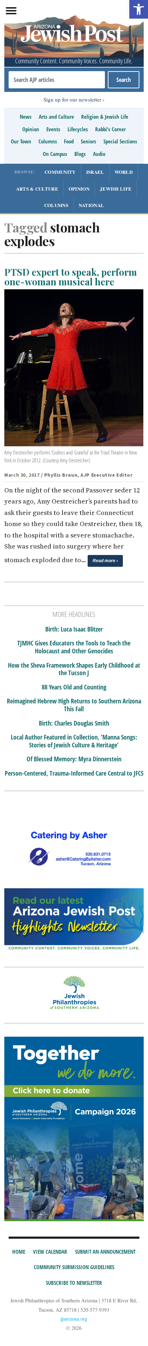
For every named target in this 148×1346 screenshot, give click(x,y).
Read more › (105, 560)
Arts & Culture (37, 188)
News (26, 116)
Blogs (80, 153)
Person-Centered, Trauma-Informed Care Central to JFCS (74, 773)
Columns (47, 141)
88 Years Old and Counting (74, 687)
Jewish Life (115, 188)
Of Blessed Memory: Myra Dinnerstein (74, 759)
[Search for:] (57, 79)
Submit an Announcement (105, 1251)
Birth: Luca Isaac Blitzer (74, 629)
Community (60, 171)
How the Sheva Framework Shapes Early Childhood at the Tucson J (74, 669)
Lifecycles (78, 129)
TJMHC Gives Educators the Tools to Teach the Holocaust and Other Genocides (73, 647)
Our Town (21, 141)
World (124, 171)
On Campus (55, 153)
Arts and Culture (56, 116)
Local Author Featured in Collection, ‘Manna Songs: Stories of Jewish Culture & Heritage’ (74, 741)
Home (18, 1251)
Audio (99, 153)
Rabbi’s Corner (110, 129)
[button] (138, 9)
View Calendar (50, 1251)
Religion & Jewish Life (104, 116)
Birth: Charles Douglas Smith (74, 723)
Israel (95, 171)
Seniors (88, 141)
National (91, 205)
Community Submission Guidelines (74, 1267)
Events (53, 129)
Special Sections (120, 141)
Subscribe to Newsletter (74, 1282)
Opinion (30, 129)
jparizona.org (73, 1318)
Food (69, 141)
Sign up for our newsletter (72, 99)
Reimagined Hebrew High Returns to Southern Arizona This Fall (74, 705)
